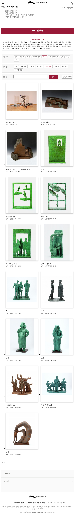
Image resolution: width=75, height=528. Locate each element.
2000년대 (39, 66)
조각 (44, 57)
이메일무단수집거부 (59, 502)
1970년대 (64, 66)
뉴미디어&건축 (53, 57)
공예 (62, 57)
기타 (3, 488)
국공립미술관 (6, 473)
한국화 (22, 57)
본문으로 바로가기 (11, 11)
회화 (28, 57)
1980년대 (56, 66)
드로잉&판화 (37, 57)
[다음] (4, 462)
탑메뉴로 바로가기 (11, 13)
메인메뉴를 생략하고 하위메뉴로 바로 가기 (19, 15)
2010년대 (31, 66)
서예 (16, 60)
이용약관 (49, 502)
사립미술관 (5, 481)
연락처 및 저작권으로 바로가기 (15, 17)
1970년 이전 (18, 70)
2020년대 (23, 66)
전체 (16, 57)
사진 (67, 57)
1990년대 (48, 66)
